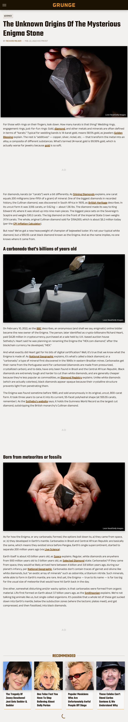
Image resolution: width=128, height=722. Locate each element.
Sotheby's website (37, 401)
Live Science (52, 549)
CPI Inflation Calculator (27, 223)
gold (47, 145)
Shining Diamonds (84, 194)
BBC (39, 328)
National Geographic (41, 356)
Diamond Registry (71, 377)
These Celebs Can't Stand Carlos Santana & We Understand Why (109, 699)
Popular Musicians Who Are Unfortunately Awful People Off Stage (79, 699)
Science (8, 15)
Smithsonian (92, 592)
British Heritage (97, 202)
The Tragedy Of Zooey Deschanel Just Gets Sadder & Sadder (16, 699)
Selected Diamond (73, 560)
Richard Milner (13, 41)
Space (57, 556)
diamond (59, 128)
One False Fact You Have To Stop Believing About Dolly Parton (47, 699)
